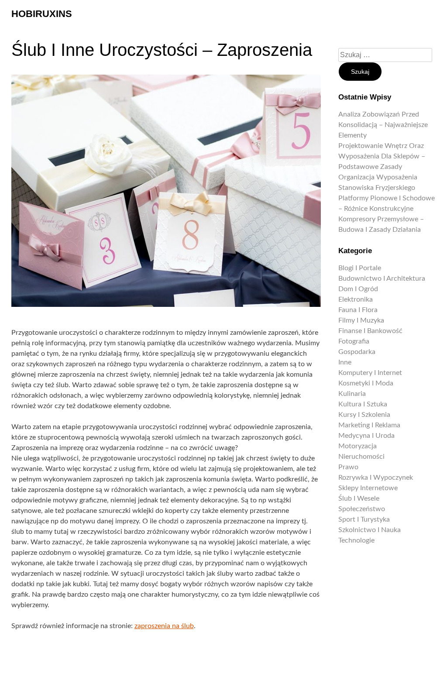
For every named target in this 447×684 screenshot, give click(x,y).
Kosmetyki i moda (365, 383)
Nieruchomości (361, 456)
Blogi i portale (359, 268)
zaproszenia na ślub (164, 625)
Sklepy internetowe (368, 488)
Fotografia (353, 341)
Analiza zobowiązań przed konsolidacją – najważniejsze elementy (383, 125)
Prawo (348, 467)
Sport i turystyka (364, 519)
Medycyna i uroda (366, 435)
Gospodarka (356, 351)
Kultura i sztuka (362, 404)
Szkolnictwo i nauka (369, 529)
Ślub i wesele (358, 498)
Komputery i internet (370, 372)
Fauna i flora (358, 309)
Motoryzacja (357, 446)
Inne (344, 362)
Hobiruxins (41, 13)
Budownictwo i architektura (381, 278)
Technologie (356, 540)
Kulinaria (352, 393)
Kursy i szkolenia (364, 414)
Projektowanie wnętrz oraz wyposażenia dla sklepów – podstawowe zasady (381, 156)
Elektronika (355, 299)
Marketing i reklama (369, 425)
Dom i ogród (358, 288)
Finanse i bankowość (370, 330)
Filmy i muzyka (361, 320)
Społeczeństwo (361, 508)
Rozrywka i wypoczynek (375, 477)
